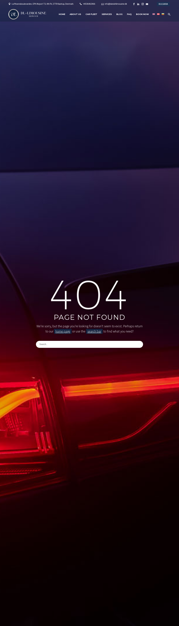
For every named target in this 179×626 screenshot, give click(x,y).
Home (62, 14)
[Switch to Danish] (158, 14)
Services (107, 14)
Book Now (142, 14)
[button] (169, 14)
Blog (119, 14)
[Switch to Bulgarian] (162, 14)
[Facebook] (134, 4)
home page (62, 331)
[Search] (139, 344)
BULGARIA (163, 4)
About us (75, 14)
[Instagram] (143, 4)
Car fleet (91, 14)
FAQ (129, 14)
